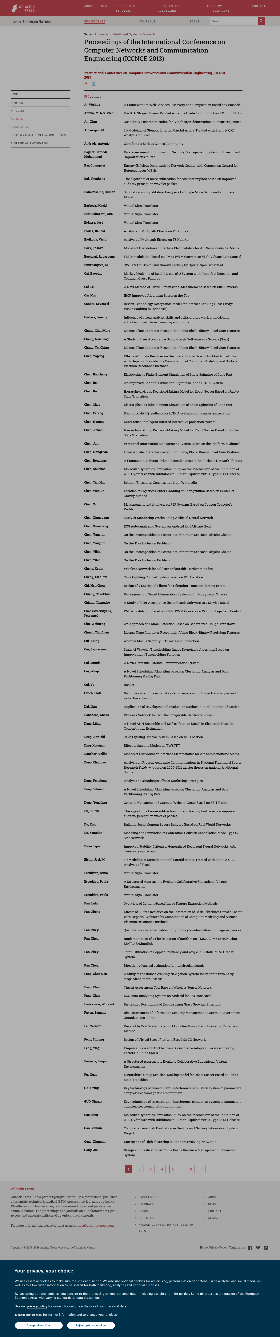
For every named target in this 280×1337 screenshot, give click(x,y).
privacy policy (37, 1306)
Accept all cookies (39, 1325)
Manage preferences (28, 1314)
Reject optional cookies (91, 1325)
